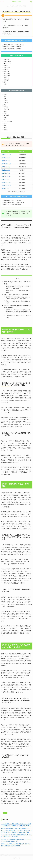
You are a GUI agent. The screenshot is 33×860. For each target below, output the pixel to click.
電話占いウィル (6, 160)
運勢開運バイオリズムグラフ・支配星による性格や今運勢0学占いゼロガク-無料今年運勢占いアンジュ (18, 311)
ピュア (8, 182)
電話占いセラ (5, 188)
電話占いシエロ (6, 170)
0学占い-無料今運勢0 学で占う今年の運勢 (16, 294)
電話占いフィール (6, 154)
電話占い (4, 182)
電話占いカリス (6, 157)
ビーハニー (16, 2)
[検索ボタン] (31, 2)
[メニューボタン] (2, 2)
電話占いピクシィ (6, 185)
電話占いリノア (6, 179)
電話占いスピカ (6, 173)
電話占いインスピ (6, 176)
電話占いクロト (6, 167)
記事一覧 (5, 813)
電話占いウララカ (6, 163)
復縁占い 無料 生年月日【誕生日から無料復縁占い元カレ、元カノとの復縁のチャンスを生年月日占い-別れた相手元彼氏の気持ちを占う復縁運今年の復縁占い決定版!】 (16, 830)
